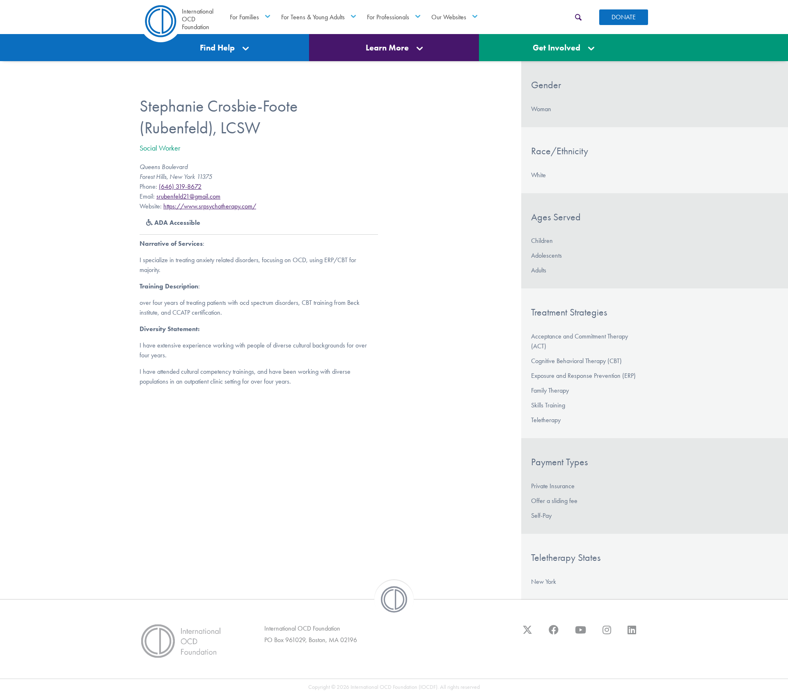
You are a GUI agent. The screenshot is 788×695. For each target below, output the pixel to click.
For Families (244, 17)
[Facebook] (553, 634)
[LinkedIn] (632, 634)
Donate (624, 17)
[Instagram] (606, 634)
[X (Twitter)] (527, 634)
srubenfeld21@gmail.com (188, 196)
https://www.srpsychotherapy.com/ (209, 206)
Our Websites (448, 17)
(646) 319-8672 (180, 186)
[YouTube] (580, 634)
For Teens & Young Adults (313, 17)
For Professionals (388, 17)
